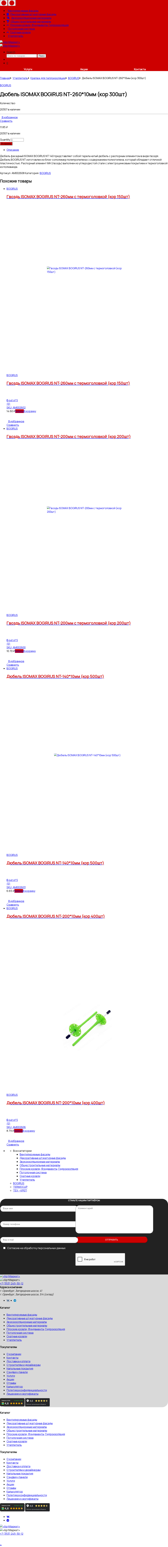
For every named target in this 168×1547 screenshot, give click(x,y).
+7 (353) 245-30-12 (11, 1283)
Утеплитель (15, 36)
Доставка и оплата (18, 1361)
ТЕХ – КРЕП (20, 1190)
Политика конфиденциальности (27, 1390)
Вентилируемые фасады (23, 10)
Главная (5, 78)
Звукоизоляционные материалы (31, 18)
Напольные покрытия (20, 1368)
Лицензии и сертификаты (22, 1394)
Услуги (28, 69)
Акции (84, 69)
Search (11, 52)
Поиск (42, 56)
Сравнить (6, 121)
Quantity (5, 139)
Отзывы (11, 1383)
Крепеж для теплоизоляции (48, 78)
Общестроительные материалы (30, 21)
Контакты (140, 69)
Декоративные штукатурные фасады (33, 14)
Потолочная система (21, 29)
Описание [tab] (13, 150)
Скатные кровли (20, 32)
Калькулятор (15, 1386)
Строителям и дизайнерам (24, 1365)
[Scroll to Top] (1, 1545)
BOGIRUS (73, 78)
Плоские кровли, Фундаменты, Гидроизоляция (39, 25)
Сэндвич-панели (17, 1372)
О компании (14, 1354)
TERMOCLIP (20, 1187)
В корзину (6, 143)
